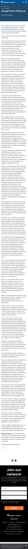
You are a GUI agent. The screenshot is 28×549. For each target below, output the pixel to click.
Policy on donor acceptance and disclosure (14, 529)
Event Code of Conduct (10, 533)
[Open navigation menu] (26, 2)
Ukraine (3, 447)
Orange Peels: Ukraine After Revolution (13, 26)
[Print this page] (12, 461)
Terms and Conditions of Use (10, 502)
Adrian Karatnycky (15, 444)
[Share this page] (16, 461)
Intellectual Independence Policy (14, 524)
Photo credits (19, 533)
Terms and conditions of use (20, 522)
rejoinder (7, 25)
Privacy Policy (4, 522)
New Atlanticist (5, 6)
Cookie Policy (11, 522)
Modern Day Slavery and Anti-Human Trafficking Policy (14, 531)
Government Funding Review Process (14, 526)
